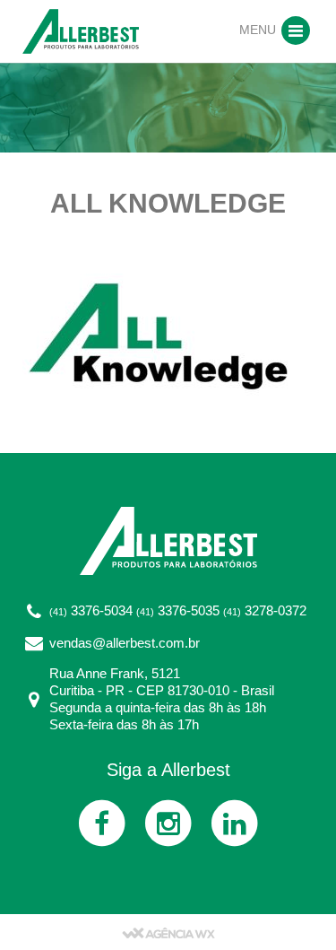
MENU (259, 29)
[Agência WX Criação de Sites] (168, 932)
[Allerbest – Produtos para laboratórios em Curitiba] (80, 30)
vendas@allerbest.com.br (124, 642)
